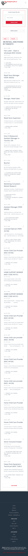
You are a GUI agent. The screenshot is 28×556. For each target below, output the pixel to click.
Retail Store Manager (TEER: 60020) (11, 76)
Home (14, 505)
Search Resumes (14, 526)
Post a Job (14, 523)
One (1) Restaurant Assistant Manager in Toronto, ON (11, 138)
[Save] (23, 48)
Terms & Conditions (14, 512)
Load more (14, 485)
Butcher (7, 163)
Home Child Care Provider (13, 403)
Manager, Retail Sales (12, 98)
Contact (14, 508)
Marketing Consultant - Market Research (12, 185)
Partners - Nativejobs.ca (14, 515)
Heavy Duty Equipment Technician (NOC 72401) (13, 465)
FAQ (14, 521)
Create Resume (14, 539)
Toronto (13, 38)
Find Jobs (14, 536)
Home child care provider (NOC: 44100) (13, 338)
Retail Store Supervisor (12, 118)
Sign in (14, 528)
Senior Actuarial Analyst (13, 442)
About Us (14, 510)
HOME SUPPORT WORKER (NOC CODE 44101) (13, 273)
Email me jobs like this (14, 12)
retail (5, 38)
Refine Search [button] (14, 30)
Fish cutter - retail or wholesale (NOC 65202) (12, 52)
